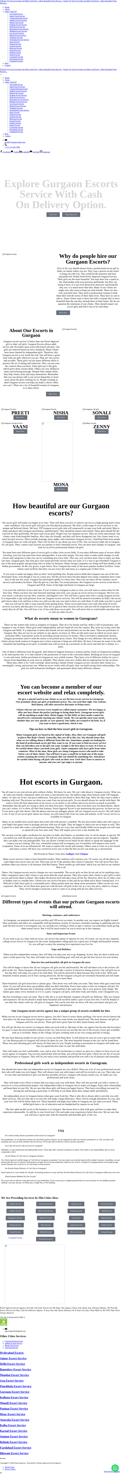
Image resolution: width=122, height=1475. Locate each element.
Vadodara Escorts (16, 38)
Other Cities (9, 12)
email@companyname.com (15, 142)
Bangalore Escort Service (19, 29)
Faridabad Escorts (16, 61)
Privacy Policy (10, 1469)
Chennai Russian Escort (19, 18)
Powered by (112, 1471)
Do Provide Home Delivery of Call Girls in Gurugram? (26, 1168)
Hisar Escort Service (12, 1414)
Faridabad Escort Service (15, 1447)
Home (7, 7)
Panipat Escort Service (14, 1408)
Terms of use (9, 1467)
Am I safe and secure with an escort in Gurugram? (24, 1146)
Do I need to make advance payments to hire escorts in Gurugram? (30, 1135)
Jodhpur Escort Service (18, 20)
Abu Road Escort (16, 14)
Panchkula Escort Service (15, 1386)
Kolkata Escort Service (18, 25)
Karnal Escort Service (13, 1430)
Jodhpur (70, 854)
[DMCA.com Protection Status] (3, 1325)
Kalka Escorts (15, 55)
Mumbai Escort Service (18, 31)
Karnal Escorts (15, 50)
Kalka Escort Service (13, 1425)
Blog (6, 63)
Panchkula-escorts (16, 59)
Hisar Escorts (15, 42)
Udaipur (84, 854)
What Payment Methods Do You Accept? (20, 1176)
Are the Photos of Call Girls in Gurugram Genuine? (24, 1156)
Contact (8, 65)
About (7, 9)
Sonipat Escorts (15, 46)
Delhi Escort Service (17, 27)
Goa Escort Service (17, 33)
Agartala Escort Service (14, 1419)
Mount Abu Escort (16, 23)
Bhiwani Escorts (16, 48)
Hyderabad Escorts (12, 1352)
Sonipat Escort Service (14, 1436)
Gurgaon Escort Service (14, 1391)
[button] (61, 1135)
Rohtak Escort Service (13, 1442)
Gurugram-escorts (16, 57)
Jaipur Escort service (17, 16)
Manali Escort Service (18, 35)
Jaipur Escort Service (13, 1358)
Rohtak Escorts (15, 53)
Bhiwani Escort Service (14, 1453)
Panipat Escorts (15, 44)
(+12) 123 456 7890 (12, 147)
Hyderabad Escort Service (19, 40)
